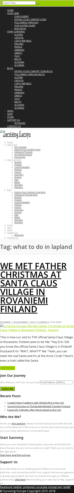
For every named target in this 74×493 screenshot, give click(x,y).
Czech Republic (23, 40)
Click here (20, 479)
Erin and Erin (19, 423)
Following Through (26, 22)
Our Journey (21, 16)
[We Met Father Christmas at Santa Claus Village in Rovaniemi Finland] (37, 330)
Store (10, 117)
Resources (20, 28)
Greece (18, 53)
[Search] (37, 3)
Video (10, 111)
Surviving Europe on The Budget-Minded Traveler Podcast (38, 406)
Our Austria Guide (24, 25)
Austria (18, 34)
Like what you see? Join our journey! (19, 382)
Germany (19, 50)
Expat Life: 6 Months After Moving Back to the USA (34, 410)
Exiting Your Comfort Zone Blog (33, 71)
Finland (18, 43)
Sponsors (19, 123)
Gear (10, 114)
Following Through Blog (29, 74)
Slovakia (19, 62)
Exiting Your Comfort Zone (30, 19)
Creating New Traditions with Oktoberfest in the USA (35, 402)
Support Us (13, 120)
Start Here (13, 13)
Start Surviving (16, 31)
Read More (7, 368)
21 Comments (42, 322)
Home (10, 10)
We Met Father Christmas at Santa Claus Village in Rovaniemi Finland (33, 287)
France (18, 46)
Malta (17, 59)
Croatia (19, 37)
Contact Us (14, 126)
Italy (17, 56)
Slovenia (19, 65)
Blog (10, 68)
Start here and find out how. (15, 455)
